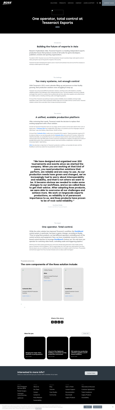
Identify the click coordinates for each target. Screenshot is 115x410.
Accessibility (85, 397)
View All (85, 333)
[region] (57, 407)
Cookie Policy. (38, 408)
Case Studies (53, 392)
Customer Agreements (88, 389)
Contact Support (70, 389)
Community (53, 395)
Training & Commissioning (21, 394)
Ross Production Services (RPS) (22, 387)
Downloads (68, 395)
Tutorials (52, 389)
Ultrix (30, 145)
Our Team (36, 389)
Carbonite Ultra (41, 128)
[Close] (112, 406)
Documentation (69, 392)
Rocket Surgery (21, 391)
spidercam (20, 398)
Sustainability (37, 400)
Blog (51, 387)
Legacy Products (70, 397)
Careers (35, 392)
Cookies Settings (78, 406)
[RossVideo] (7, 3)
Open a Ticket (69, 387)
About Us (36, 387)
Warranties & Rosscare (88, 387)
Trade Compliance (87, 392)
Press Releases (37, 397)
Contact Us (36, 395)
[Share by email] (62, 322)
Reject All (88, 406)
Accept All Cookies (97, 406)
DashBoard (79, 231)
